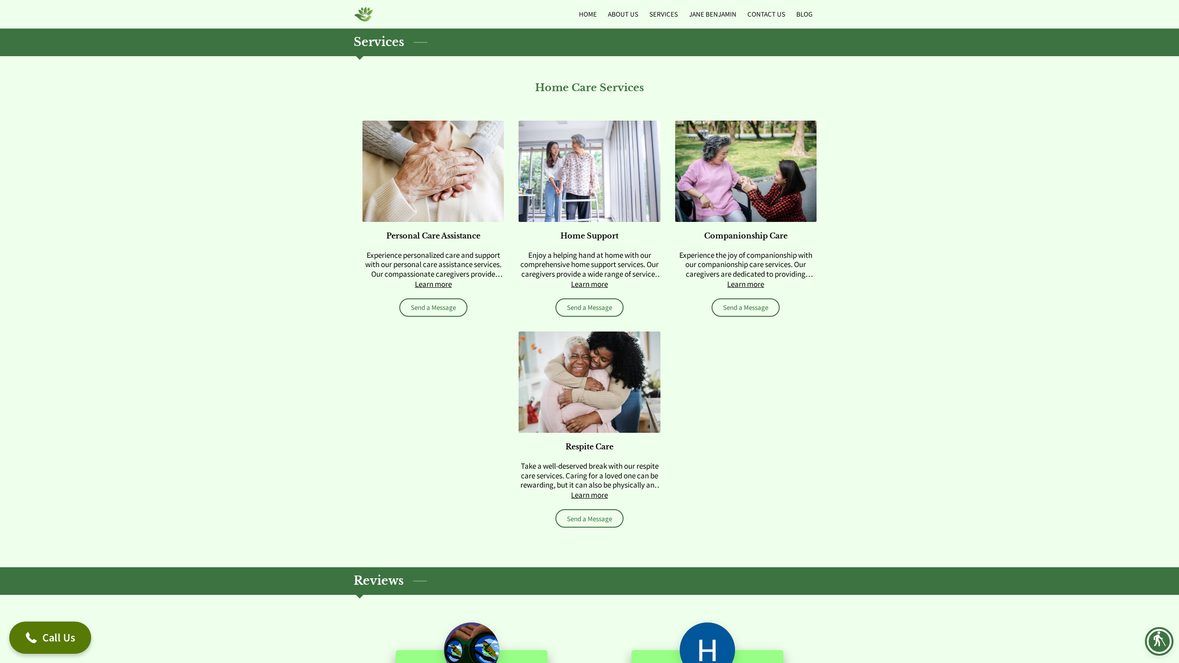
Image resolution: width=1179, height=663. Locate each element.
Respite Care (589, 446)
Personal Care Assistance (433, 235)
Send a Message (433, 307)
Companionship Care (746, 235)
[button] (1159, 641)
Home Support (589, 235)
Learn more (433, 284)
